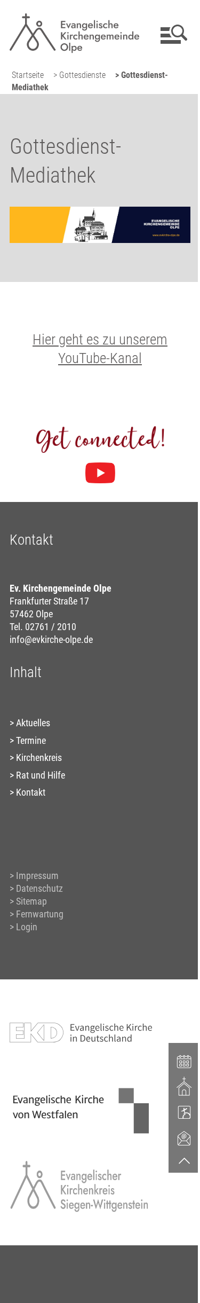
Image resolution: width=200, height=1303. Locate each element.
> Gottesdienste (79, 75)
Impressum (37, 875)
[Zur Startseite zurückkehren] (75, 13)
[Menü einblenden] (172, 34)
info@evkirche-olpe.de (51, 639)
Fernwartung (39, 914)
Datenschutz (39, 888)
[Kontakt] (184, 1138)
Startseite (28, 75)
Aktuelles (33, 722)
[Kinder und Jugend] (184, 1111)
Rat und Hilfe (40, 775)
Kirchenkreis (39, 757)
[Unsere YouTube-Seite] (100, 473)
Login (26, 926)
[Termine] (184, 1060)
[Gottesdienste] (184, 1086)
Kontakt (30, 792)
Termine (31, 740)
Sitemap (31, 901)
